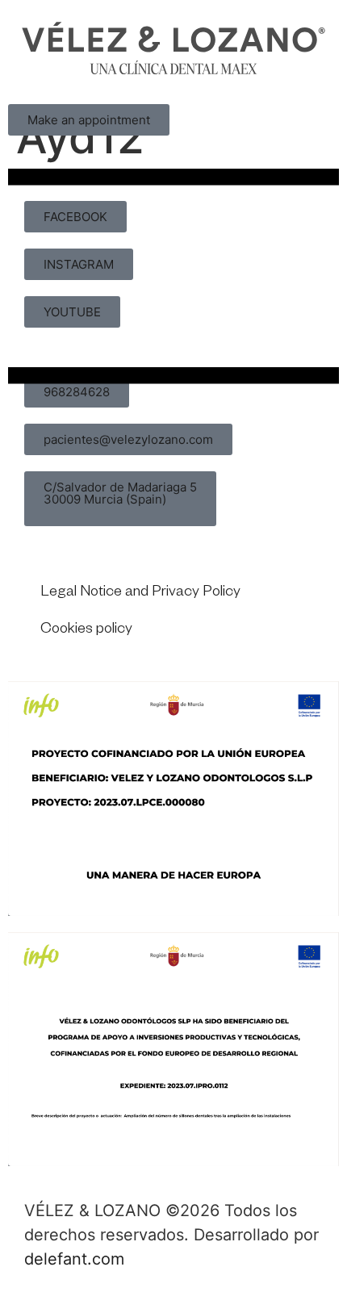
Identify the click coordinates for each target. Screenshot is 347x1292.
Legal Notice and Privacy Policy (140, 593)
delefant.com (74, 1259)
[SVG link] (173, 48)
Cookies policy (86, 630)
